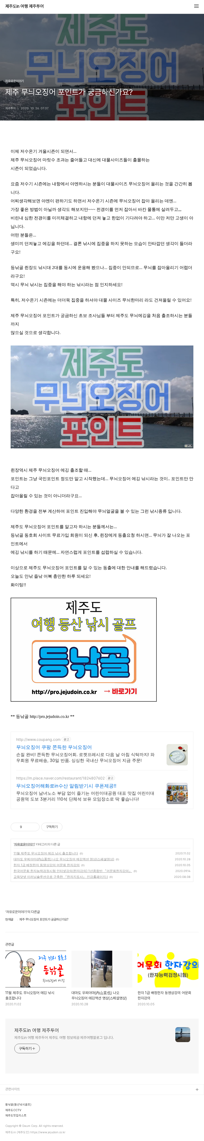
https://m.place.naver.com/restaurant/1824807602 (60, 778)
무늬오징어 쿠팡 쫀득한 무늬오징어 (54, 747)
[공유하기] (27, 827)
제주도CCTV (15, 1133)
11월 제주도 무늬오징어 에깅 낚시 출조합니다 (46, 853)
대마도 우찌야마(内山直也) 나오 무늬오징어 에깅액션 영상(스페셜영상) (64, 859)
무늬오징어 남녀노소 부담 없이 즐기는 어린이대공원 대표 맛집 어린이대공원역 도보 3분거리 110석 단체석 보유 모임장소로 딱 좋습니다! (85, 796)
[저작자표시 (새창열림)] (64, 827)
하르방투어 (13, 1107)
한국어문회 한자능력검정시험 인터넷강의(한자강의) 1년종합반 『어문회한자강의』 (73, 871)
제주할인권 (13, 1116)
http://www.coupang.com (38, 739)
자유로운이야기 (24, 844)
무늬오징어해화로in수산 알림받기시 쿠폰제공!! (66, 786)
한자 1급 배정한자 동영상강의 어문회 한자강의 (47, 865)
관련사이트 (12, 1089)
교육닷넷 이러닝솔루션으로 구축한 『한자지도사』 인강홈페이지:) (61, 877)
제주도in (11, 1098)
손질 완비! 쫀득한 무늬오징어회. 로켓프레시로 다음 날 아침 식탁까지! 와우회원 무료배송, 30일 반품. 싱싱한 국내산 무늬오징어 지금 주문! (85, 757)
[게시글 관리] (33, 827)
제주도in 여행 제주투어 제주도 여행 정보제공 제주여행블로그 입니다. (64, 1037)
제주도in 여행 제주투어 (24, 6)
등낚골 (10, 1124)
